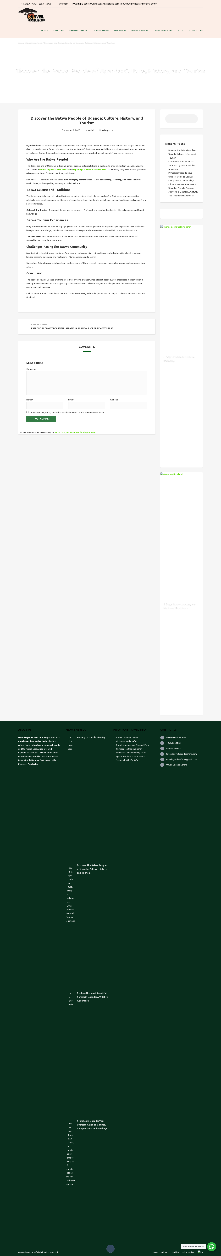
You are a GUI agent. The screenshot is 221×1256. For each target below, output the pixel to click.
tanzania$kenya (163, 30)
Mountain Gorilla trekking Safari (131, 752)
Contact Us (196, 30)
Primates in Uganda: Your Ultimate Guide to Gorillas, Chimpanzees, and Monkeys (181, 177)
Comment (31, 369)
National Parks (78, 30)
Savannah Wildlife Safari (127, 760)
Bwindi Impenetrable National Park (132, 745)
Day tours (120, 30)
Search (193, 120)
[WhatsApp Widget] (211, 1246)
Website (114, 400)
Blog (181, 30)
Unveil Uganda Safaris (176, 765)
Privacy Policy (188, 1252)
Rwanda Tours (139, 30)
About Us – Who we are (127, 737)
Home (44, 30)
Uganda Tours (101, 30)
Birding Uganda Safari (127, 741)
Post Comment (43, 419)
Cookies (175, 1252)
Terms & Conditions (160, 1252)
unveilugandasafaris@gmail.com (181, 759)
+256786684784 (173, 743)
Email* (71, 400)
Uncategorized (34, 43)
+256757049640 (173, 748)
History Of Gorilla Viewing (91, 737)
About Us (58, 30)
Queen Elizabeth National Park (130, 756)
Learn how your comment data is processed (75, 432)
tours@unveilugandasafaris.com (181, 754)
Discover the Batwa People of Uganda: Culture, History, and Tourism (182, 154)
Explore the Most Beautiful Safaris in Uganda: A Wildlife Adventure (181, 165)
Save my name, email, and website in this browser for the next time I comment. (68, 412)
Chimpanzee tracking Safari (129, 749)
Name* (29, 400)
